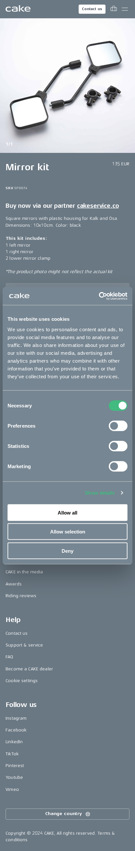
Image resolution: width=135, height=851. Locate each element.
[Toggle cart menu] (113, 9)
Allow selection (67, 531)
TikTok (12, 753)
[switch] (118, 425)
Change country (63, 813)
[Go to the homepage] (18, 9)
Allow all (67, 512)
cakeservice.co (98, 206)
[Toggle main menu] (124, 9)
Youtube (14, 777)
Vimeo (12, 789)
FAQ (9, 656)
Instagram (16, 718)
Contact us (92, 9)
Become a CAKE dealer (29, 668)
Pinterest (15, 765)
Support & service (24, 645)
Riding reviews (21, 595)
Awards (14, 583)
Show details (100, 493)
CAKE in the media (24, 571)
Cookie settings (22, 680)
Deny (67, 550)
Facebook (16, 730)
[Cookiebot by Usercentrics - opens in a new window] (98, 296)
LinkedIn (14, 741)
